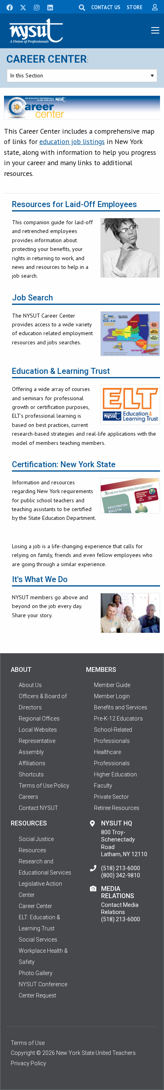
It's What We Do (40, 579)
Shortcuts (31, 774)
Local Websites (38, 730)
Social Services (38, 939)
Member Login (112, 696)
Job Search (32, 297)
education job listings (72, 141)
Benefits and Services (120, 707)
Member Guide (112, 685)
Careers (28, 797)
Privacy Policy (28, 1063)
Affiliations (32, 763)
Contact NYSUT (38, 808)
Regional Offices (39, 718)
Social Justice (36, 839)
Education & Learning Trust (61, 371)
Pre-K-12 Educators (118, 718)
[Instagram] (34, 7)
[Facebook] (7, 7)
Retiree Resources (116, 808)
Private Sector (111, 797)
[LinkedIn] (48, 7)
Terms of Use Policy (44, 785)
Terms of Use (28, 1043)
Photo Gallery (36, 973)
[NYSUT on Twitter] (20, 7)
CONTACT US (105, 7)
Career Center (46, 59)
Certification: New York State (63, 464)
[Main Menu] (155, 30)
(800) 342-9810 (120, 875)
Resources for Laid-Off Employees (74, 204)
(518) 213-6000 (120, 868)
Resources (32, 850)
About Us (30, 685)
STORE (135, 7)
